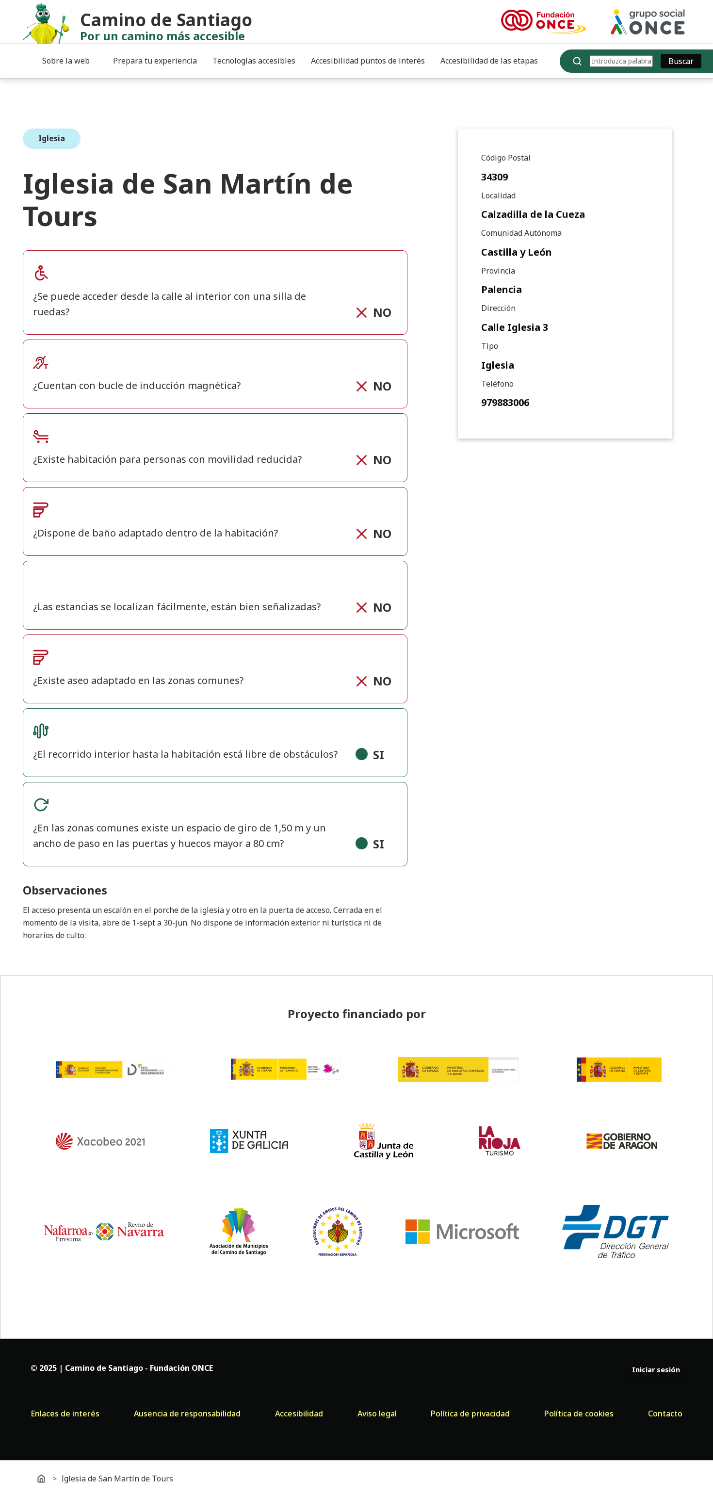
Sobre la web (66, 60)
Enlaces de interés (65, 1413)
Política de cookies (579, 1413)
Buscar (681, 61)
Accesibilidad (299, 1413)
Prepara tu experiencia (155, 60)
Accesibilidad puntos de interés (368, 60)
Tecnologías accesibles (253, 60)
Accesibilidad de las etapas (489, 60)
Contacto (665, 1413)
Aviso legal (377, 1413)
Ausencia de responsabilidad (187, 1413)
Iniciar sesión (656, 1369)
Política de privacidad (470, 1413)
